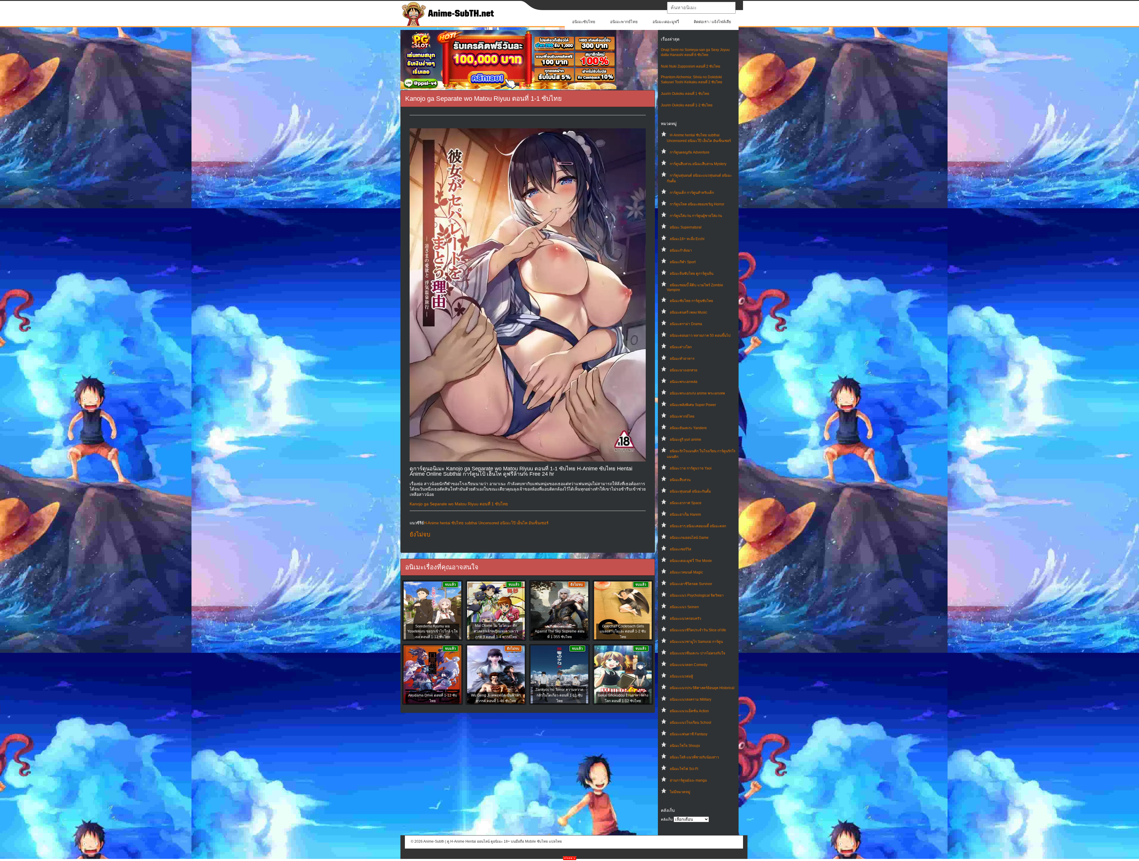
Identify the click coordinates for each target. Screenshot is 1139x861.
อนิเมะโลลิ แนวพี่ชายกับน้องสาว (694, 757)
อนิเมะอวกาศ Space (685, 503)
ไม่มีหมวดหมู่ (680, 792)
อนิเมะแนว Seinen (684, 607)
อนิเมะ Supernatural (685, 227)
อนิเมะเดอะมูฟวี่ (666, 22)
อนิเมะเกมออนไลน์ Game (689, 538)
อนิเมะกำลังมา (681, 250)
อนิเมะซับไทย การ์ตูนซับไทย (691, 301)
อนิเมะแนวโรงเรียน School (690, 723)
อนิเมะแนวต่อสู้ (681, 676)
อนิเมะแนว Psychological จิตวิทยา (697, 595)
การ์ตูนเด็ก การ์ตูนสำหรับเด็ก (692, 193)
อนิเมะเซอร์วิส (680, 549)
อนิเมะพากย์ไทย (624, 22)
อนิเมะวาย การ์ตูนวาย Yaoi (691, 468)
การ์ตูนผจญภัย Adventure (690, 152)
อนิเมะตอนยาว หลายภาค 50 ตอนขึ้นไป (700, 335)
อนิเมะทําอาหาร (682, 359)
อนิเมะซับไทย (583, 22)
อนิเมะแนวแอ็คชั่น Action (689, 711)
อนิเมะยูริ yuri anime (685, 439)
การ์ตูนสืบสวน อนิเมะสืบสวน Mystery (698, 164)
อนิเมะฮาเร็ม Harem (685, 514)
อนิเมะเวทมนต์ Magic (686, 572)
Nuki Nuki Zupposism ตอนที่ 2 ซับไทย (690, 66)
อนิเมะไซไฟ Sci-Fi (684, 769)
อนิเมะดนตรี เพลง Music (688, 312)
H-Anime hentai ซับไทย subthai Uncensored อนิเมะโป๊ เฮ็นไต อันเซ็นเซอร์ (486, 523)
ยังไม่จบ (420, 534)
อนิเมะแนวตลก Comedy (688, 665)
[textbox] (701, 8)
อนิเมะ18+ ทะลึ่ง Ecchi (687, 239)
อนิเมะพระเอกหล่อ (683, 382)
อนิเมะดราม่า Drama (686, 324)
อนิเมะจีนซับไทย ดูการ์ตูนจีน (691, 273)
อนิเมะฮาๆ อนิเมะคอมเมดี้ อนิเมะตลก (698, 526)
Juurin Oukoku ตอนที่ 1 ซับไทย (685, 94)
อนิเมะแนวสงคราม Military (690, 699)
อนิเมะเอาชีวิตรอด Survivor (691, 584)
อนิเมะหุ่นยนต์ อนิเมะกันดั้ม (690, 491)
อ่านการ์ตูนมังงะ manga (688, 780)
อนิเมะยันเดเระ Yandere (688, 428)
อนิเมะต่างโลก (681, 347)
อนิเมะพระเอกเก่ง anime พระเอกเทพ (697, 393)
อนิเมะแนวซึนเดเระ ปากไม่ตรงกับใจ (697, 653)
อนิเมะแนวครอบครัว (685, 618)
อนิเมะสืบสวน (680, 480)
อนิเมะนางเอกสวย (683, 370)
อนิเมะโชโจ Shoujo (685, 746)
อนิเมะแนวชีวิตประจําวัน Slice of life (698, 630)
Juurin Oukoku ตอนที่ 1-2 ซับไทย (686, 105)
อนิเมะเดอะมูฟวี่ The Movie (691, 561)
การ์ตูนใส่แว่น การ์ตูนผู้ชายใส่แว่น (696, 216)
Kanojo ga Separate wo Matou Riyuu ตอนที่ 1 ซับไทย (459, 503)
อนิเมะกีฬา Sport (683, 262)
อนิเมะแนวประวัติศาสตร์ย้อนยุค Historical (702, 688)
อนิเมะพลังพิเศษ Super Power (693, 405)
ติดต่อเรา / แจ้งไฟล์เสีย (712, 22)
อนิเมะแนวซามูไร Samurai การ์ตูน (696, 642)
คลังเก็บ (667, 819)
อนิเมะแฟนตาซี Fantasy (688, 734)
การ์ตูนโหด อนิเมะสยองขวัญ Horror (697, 204)
